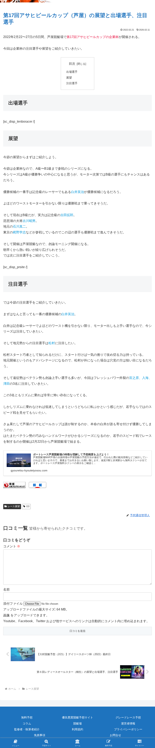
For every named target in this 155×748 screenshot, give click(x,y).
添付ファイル (13, 603)
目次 (72, 63)
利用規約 (77, 729)
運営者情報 (128, 723)
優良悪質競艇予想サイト (77, 717)
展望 (69, 77)
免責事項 (39, 735)
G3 (27, 506)
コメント (11, 546)
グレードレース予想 (128, 717)
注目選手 (72, 83)
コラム (27, 723)
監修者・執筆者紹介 (27, 729)
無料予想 (26, 717)
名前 (6, 589)
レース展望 (14, 506)
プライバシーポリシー (128, 729)
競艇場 (77, 723)
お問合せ (115, 735)
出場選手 (72, 71)
